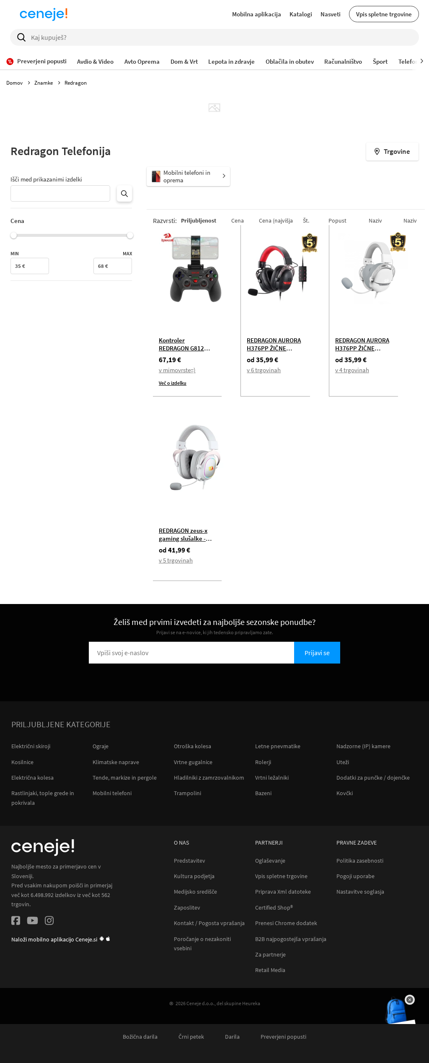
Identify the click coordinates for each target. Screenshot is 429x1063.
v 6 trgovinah (264, 370)
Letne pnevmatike (277, 746)
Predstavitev (189, 860)
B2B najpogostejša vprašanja (290, 939)
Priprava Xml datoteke (283, 891)
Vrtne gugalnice (193, 762)
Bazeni (263, 793)
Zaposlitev (187, 907)
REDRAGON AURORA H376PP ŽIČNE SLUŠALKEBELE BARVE (362, 352)
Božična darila (140, 1036)
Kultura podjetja (194, 876)
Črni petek (191, 1036)
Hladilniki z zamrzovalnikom (209, 777)
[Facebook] (15, 921)
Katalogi (300, 14)
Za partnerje (270, 954)
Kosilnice (22, 762)
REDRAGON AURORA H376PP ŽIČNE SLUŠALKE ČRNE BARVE (274, 352)
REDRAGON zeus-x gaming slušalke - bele (183, 538)
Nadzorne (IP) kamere (363, 746)
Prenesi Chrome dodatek (286, 923)
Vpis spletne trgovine (384, 14)
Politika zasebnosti (359, 860)
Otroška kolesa (192, 746)
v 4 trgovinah (352, 370)
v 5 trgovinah (176, 560)
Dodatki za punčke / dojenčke (373, 777)
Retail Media (270, 970)
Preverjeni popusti (283, 1036)
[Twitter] (32, 921)
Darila (232, 1036)
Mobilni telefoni (112, 793)
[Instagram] (49, 921)
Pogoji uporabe (355, 876)
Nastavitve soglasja (360, 891)
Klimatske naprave (116, 762)
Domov (15, 82)
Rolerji (263, 762)
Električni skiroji (30, 746)
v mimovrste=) (177, 370)
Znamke (44, 82)
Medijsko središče (195, 891)
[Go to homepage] (43, 14)
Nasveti (330, 14)
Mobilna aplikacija (256, 14)
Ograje (101, 746)
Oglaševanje (270, 860)
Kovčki (344, 793)
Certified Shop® (274, 907)
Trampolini (187, 793)
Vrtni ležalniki (272, 777)
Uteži (342, 762)
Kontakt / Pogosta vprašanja (209, 923)
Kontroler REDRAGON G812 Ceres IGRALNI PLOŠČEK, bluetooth (186, 352)
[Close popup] (410, 1000)
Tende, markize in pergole (125, 777)
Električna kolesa (32, 777)
